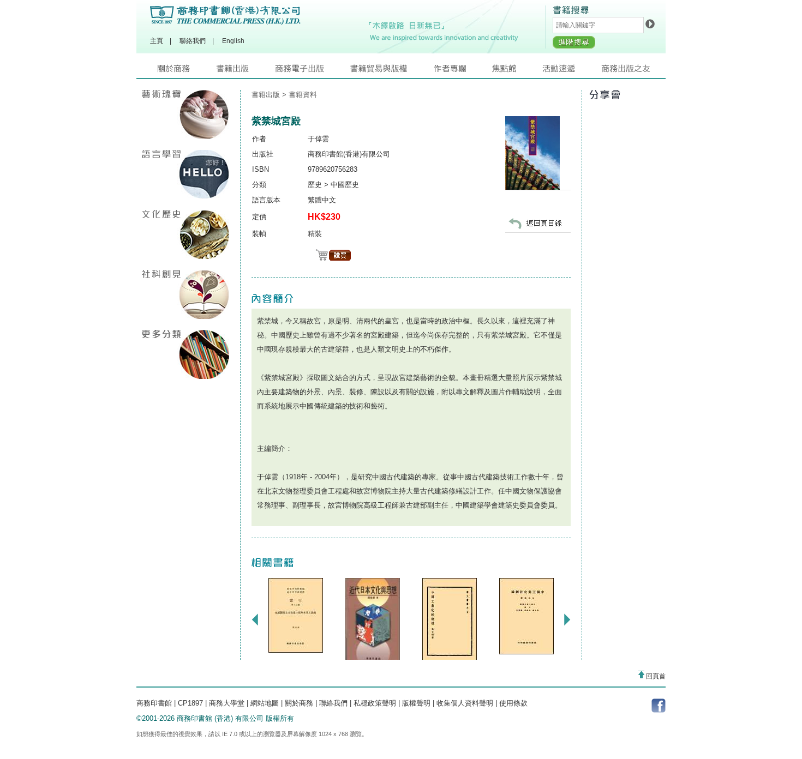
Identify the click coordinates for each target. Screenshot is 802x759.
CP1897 (190, 703)
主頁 (156, 41)
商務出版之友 (630, 71)
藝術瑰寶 (185, 114)
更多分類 (185, 354)
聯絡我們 (192, 41)
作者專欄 (462, 71)
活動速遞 (571, 71)
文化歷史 (185, 234)
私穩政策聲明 (375, 703)
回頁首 (655, 676)
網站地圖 (264, 703)
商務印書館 (154, 703)
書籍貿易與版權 (391, 71)
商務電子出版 (312, 71)
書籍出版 (245, 71)
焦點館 (517, 71)
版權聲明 (416, 703)
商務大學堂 (226, 703)
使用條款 (513, 703)
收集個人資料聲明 (464, 703)
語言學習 (185, 174)
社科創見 (185, 294)
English (233, 41)
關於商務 (187, 71)
